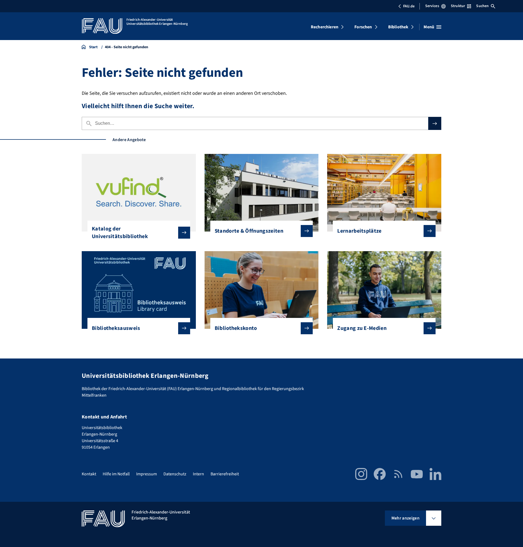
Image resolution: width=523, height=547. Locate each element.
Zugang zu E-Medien (362, 328)
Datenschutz (174, 474)
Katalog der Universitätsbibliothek (120, 232)
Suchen (482, 6)
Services (432, 6)
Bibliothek (398, 27)
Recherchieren (324, 27)
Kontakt (89, 474)
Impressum (146, 474)
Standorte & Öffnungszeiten (249, 231)
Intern (198, 474)
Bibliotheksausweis (116, 328)
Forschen (363, 27)
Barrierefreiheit (225, 474)
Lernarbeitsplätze (359, 231)
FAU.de (409, 6)
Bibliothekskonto (236, 328)
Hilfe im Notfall (116, 474)
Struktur (458, 6)
